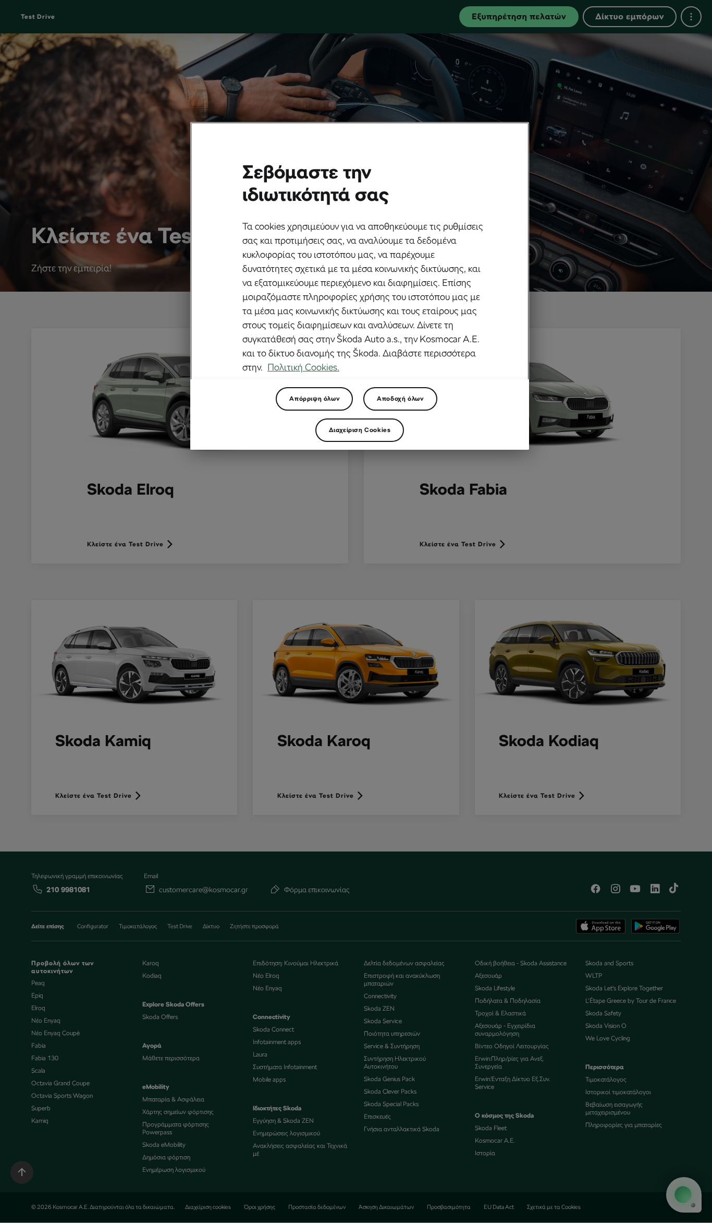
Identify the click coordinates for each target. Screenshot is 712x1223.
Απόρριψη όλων (314, 398)
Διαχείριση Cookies (360, 430)
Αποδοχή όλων (400, 398)
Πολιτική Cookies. (303, 367)
